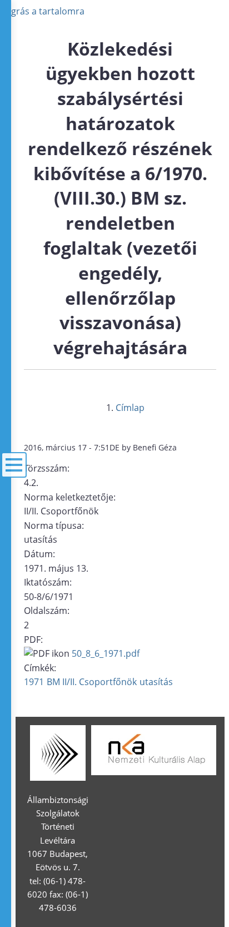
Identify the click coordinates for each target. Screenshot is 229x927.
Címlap (130, 407)
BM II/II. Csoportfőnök (92, 682)
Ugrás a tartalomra (44, 11)
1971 (34, 682)
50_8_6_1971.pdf (106, 653)
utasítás (156, 682)
